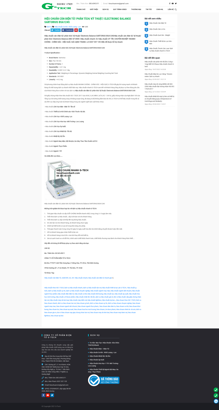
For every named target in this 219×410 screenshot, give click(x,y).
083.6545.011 (94, 4)
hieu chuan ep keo (57, 316)
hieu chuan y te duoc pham (106, 309)
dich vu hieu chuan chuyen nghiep (120, 303)
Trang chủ (80, 9)
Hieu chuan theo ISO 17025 (125, 300)
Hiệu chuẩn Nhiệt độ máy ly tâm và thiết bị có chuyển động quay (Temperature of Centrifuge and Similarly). (159, 98)
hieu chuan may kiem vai (118, 312)
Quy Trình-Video (120, 9)
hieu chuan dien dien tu (107, 306)
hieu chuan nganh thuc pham (88, 306)
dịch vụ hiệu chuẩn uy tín (56, 291)
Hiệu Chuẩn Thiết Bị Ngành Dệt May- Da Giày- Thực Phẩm (103, 371)
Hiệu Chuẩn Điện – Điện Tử (99, 349)
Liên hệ (171, 9)
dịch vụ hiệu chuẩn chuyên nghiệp (78, 291)
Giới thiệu (94, 9)
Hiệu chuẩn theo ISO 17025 (54, 288)
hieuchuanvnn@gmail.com (119, 4)
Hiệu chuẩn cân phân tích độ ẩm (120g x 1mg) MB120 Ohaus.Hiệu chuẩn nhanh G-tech (159, 64)
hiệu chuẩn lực (109, 294)
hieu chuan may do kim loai (99, 312)
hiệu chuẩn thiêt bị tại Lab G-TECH (114, 288)
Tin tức (149, 9)
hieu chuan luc (54, 309)
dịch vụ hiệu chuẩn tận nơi (92, 288)
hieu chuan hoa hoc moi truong (85, 309)
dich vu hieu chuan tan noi (67, 303)
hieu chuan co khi (122, 306)
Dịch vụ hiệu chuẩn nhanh (73, 288)
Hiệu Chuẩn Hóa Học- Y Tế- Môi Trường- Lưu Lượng (103, 364)
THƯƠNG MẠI (136, 9)
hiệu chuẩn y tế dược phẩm (65, 297)
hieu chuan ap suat (66, 309)
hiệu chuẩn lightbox (94, 300)
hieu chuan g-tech (83, 303)
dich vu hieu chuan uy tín (98, 303)
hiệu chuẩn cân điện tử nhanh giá (100, 278)
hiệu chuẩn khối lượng (95, 294)
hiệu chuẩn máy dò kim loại (59, 300)
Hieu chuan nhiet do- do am (126, 309)
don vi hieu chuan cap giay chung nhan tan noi (73, 312)
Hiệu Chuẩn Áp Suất (97, 360)
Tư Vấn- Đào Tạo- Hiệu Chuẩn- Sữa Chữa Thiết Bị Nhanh (103, 344)
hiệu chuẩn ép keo (108, 300)
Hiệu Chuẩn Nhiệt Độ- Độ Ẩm (100, 356)
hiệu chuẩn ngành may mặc (100, 291)
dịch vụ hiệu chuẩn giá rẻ (104, 297)
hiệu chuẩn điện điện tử (66, 294)
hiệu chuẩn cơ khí (81, 294)
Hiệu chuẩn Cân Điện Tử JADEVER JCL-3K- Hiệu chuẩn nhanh (66, 278)
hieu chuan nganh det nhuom (66, 306)
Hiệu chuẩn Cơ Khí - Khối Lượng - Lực (68, 27)
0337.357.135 (62, 381)
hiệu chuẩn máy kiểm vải (78, 300)
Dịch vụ (106, 9)
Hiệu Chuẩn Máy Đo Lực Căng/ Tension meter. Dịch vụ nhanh (158, 75)
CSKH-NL (159, 9)
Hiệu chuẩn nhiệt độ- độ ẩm (85, 297)
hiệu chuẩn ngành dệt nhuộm (121, 291)
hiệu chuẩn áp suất (121, 294)
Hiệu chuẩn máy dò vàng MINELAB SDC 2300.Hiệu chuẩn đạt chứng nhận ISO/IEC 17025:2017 (159, 86)
